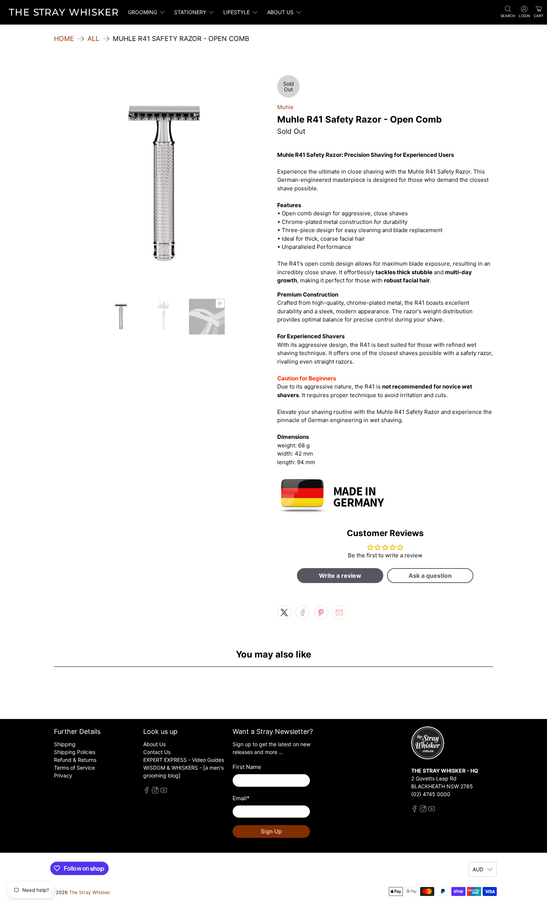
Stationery (190, 12)
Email (241, 798)
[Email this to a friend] (339, 612)
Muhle (285, 107)
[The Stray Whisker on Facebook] (146, 791)
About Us (154, 744)
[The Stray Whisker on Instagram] (155, 791)
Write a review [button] (340, 575)
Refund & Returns (75, 760)
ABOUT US (280, 12)
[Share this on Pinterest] (321, 612)
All (93, 38)
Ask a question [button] (430, 575)
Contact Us (156, 752)
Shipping (65, 744)
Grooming (142, 12)
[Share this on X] (284, 612)
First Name (247, 766)
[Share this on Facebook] (302, 612)
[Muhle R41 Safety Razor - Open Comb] (162, 183)
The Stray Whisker (89, 892)
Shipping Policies (74, 752)
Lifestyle (236, 12)
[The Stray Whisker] (63, 12)
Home (64, 38)
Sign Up (271, 831)
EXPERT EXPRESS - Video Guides (183, 760)
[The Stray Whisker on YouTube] (163, 791)
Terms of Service (74, 767)
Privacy (63, 775)
